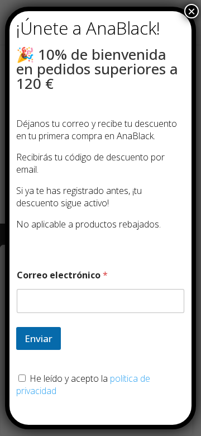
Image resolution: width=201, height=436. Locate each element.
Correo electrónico (62, 275)
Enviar (38, 338)
